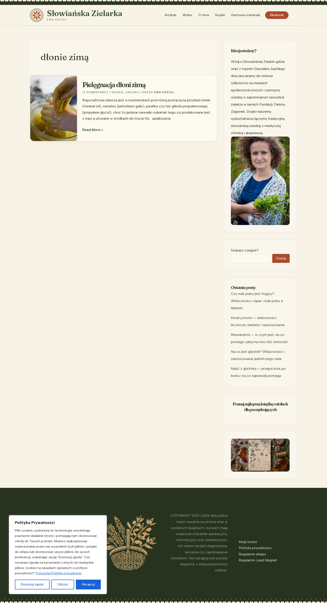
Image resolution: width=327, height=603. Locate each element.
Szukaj (281, 258)
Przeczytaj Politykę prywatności (58, 573)
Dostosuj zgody (32, 584)
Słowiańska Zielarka (84, 13)
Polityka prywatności (255, 548)
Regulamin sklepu (252, 554)
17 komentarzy (95, 92)
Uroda (117, 92)
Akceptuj (88, 584)
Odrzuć (63, 584)
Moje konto (248, 542)
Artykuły (170, 15)
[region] (58, 554)
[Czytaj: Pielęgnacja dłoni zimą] (53, 108)
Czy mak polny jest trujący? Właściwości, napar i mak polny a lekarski (257, 301)
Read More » (92, 130)
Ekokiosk (277, 15)
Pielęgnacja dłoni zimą (113, 85)
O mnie (203, 15)
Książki (220, 15)
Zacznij (132, 92)
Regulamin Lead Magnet (258, 560)
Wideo (187, 15)
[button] (295, 15)
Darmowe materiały (245, 15)
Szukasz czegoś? (244, 250)
